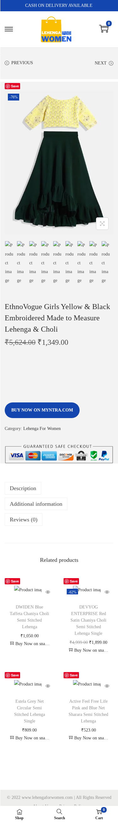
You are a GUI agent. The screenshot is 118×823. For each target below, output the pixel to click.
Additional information (36, 504)
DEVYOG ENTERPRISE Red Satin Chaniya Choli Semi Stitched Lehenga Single (88, 620)
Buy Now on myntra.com (42, 410)
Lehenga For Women (42, 428)
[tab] (59, 488)
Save (15, 86)
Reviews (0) (23, 519)
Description (23, 488)
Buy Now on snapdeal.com (32, 643)
